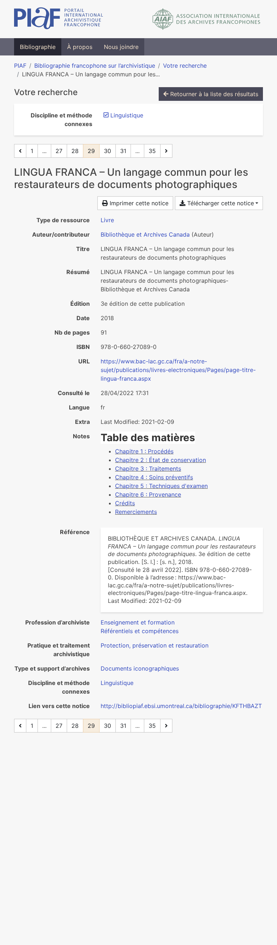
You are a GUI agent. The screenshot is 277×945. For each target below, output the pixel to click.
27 (59, 150)
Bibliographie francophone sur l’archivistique (94, 65)
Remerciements (136, 511)
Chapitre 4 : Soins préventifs (154, 477)
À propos (79, 46)
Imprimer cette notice (138, 203)
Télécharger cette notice (219, 203)
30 (107, 150)
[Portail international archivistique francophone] (58, 19)
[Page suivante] (166, 151)
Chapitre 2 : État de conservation (160, 459)
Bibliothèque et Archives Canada (145, 234)
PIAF (20, 65)
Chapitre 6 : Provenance (148, 494)
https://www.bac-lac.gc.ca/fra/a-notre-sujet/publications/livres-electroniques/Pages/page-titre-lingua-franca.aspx (178, 370)
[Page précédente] (20, 151)
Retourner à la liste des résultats (213, 94)
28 (75, 150)
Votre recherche (185, 65)
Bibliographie (38, 46)
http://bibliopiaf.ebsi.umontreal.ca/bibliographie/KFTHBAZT (181, 705)
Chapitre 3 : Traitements (148, 468)
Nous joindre (121, 46)
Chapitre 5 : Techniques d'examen (161, 485)
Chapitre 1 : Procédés (144, 451)
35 (152, 150)
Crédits (125, 503)
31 (123, 150)
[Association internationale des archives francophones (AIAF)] (206, 19)
